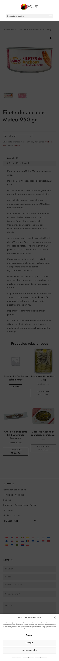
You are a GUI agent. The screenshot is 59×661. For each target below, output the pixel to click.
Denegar (29, 643)
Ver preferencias (29, 650)
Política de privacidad (28, 657)
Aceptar (29, 635)
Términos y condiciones (41, 657)
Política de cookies (16, 657)
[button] (55, 617)
